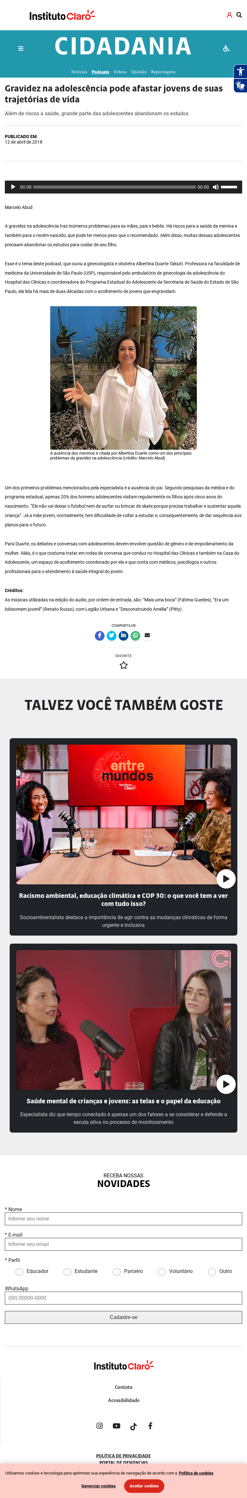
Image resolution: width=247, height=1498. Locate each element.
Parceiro (133, 1271)
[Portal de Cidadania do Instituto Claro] (123, 1375)
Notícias (79, 72)
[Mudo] (216, 187)
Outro (225, 1271)
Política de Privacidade (123, 1456)
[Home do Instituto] (61, 15)
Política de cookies (196, 1473)
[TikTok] (133, 1427)
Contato (124, 1387)
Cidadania (123, 48)
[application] (123, 187)
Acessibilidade (124, 1400)
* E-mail (14, 1235)
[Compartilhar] (100, 636)
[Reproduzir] (13, 187)
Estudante (86, 1271)
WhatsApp (16, 1289)
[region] (123, 1481)
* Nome (13, 1209)
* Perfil (12, 1260)
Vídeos (120, 72)
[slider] (230, 186)
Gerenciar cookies (98, 1486)
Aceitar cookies (144, 1486)
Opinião (139, 72)
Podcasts (100, 72)
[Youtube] (116, 1427)
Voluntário (181, 1271)
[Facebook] (150, 1427)
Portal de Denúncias (123, 1463)
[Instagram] (99, 1427)
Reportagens (163, 72)
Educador (37, 1271)
